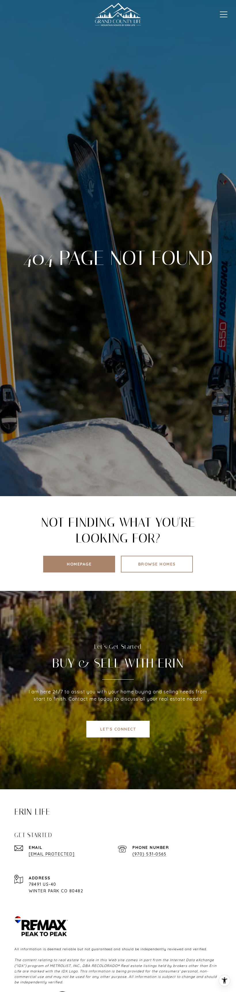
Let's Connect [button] (118, 729)
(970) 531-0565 (149, 854)
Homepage (79, 564)
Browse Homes (157, 564)
